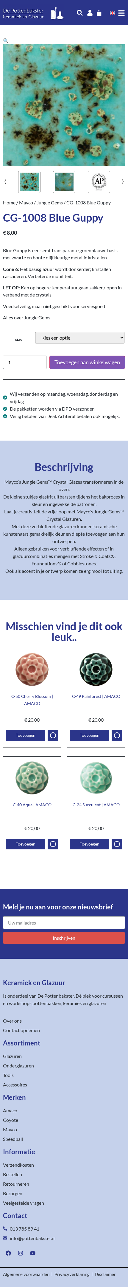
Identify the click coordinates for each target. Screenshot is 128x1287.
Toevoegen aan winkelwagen (87, 362)
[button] (6, 40)
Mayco (26, 202)
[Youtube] (32, 1253)
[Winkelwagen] (99, 13)
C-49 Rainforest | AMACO (96, 696)
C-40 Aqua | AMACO (32, 804)
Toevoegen (25, 735)
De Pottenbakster (56, 996)
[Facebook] (8, 1253)
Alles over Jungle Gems (26, 317)
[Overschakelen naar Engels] (112, 12)
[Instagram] (20, 1253)
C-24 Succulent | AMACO (96, 804)
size (18, 339)
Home (9, 202)
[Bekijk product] (53, 735)
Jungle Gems (50, 202)
